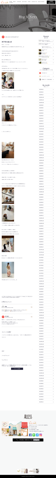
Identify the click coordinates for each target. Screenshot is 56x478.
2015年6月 (41, 328)
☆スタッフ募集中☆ (46, 44)
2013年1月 (41, 401)
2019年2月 (41, 212)
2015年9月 (41, 320)
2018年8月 (41, 228)
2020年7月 (41, 168)
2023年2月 (41, 92)
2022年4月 (41, 118)
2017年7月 (41, 262)
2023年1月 (41, 94)
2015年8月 (41, 323)
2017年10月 (41, 254)
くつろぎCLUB (17, 296)
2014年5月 (41, 359)
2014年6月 (41, 357)
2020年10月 (41, 160)
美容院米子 (17, 297)
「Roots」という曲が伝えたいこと (47, 41)
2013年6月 (41, 388)
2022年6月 (41, 113)
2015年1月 (41, 338)
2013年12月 (41, 373)
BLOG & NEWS (41, 1)
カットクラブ (13, 296)
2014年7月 (41, 354)
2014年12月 (41, 341)
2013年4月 (41, 394)
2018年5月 (41, 236)
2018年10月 (41, 223)
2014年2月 (41, 367)
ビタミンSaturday (22, 296)
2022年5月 (41, 115)
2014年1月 (41, 370)
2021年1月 (41, 152)
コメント (4, 337)
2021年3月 (41, 147)
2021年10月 (41, 128)
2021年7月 (41, 136)
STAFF (29, 1)
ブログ (26, 296)
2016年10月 (41, 286)
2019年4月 (41, 207)
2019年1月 (41, 215)
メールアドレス (6, 355)
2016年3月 (41, 304)
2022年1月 (41, 123)
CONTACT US (34, 1)
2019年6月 (41, 202)
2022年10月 (41, 102)
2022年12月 (41, 97)
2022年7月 (41, 110)
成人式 (30, 296)
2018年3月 (41, 241)
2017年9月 (41, 257)
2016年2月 (41, 307)
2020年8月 (41, 165)
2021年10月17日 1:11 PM (9, 317)
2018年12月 (41, 218)
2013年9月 (41, 380)
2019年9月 (41, 194)
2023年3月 (41, 89)
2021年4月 (41, 144)
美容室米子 (14, 297)
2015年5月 (41, 331)
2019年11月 (41, 189)
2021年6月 (41, 139)
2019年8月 (41, 197)
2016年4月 (41, 302)
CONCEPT (19, 1)
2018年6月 (41, 233)
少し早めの (44, 53)
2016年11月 (41, 283)
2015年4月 (41, 333)
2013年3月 (41, 396)
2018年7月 (41, 231)
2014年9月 (41, 349)
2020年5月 (41, 173)
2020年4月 (41, 176)
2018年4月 (41, 239)
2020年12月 (41, 155)
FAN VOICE (24, 1)
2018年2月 (41, 244)
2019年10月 (41, 191)
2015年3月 (41, 336)
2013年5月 (41, 391)
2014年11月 (41, 344)
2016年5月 (41, 299)
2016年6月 (41, 296)
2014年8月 (41, 352)
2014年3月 (41, 365)
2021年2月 (41, 149)
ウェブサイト (5, 359)
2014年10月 (41, 346)
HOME (10, 1)
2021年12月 (41, 126)
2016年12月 (41, 281)
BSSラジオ (5, 296)
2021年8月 (41, 134)
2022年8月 (41, 107)
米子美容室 (7, 297)
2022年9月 (41, 105)
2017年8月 (41, 260)
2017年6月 (41, 265)
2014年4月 (41, 362)
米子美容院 (10, 297)
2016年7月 (41, 294)
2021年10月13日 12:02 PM (9, 307)
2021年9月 (41, 131)
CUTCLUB (8, 296)
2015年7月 (41, 325)
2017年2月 (41, 275)
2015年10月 (41, 317)
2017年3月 (41, 273)
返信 (31, 316)
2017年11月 (41, 252)
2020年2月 (41, 181)
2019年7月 (41, 199)
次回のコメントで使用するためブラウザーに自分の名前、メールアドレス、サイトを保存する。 (16, 366)
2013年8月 (41, 383)
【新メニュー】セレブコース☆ (47, 47)
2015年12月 (41, 312)
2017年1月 (41, 278)
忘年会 (44, 50)
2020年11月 (41, 157)
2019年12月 (41, 186)
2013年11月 (41, 375)
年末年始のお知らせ (46, 56)
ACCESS (11, 2)
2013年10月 (41, 378)
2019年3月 (41, 210)
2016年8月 (41, 291)
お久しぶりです (44, 63)
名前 (3, 351)
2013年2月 (41, 399)
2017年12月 (41, 249)
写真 (28, 296)
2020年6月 (41, 170)
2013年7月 (41, 386)
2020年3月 (41, 178)
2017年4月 (41, 270)
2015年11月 (41, 315)
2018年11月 (41, 220)
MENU (14, 1)
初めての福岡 (44, 59)
